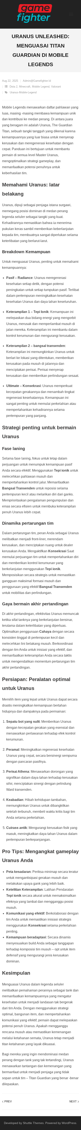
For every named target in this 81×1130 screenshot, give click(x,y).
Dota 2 (13, 86)
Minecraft (24, 86)
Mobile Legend (40, 86)
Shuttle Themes (33, 1123)
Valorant (56, 86)
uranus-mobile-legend (23, 92)
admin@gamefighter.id (37, 80)
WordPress (69, 1123)
